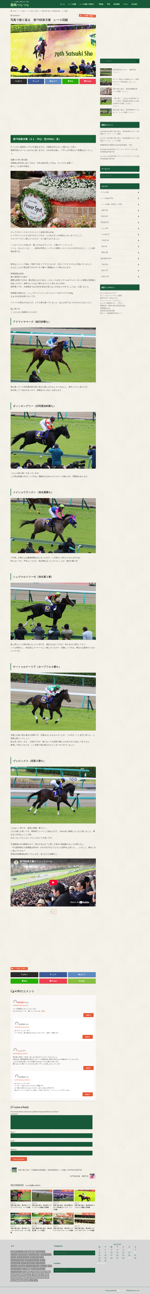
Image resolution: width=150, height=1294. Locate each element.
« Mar (98, 1263)
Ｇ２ (31, 1280)
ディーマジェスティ (28, 1263)
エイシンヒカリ (34, 1254)
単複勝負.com (105, 308)
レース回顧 (72, 4)
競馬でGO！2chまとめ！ (109, 298)
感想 (104, 210)
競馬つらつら (20, 5)
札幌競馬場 (23, 1277)
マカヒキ (21, 1266)
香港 (26, 1280)
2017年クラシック (17, 1251)
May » (104, 1263)
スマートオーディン (32, 1260)
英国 (47, 1277)
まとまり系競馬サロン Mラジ (111, 303)
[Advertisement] (53, 110)
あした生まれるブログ (108, 293)
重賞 (104, 252)
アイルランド (40, 1251)
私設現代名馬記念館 (107, 311)
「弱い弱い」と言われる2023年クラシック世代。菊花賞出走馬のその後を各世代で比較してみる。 (126, 102)
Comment (15, 1114)
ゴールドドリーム (23, 1257)
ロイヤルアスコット (38, 1269)
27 (129, 1258)
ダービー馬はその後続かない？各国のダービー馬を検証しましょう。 (126, 81)
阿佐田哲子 (21, 1002)
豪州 (12, 1280)
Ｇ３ (35, 1280)
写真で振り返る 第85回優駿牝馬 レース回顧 (126, 90)
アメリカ (14, 1254)
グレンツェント (46, 1254)
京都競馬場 (40, 1272)
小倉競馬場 (44, 1274)
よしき (19, 1050)
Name (13, 1132)
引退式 (105, 240)
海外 (104, 246)
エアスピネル (23, 1254)
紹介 (104, 270)
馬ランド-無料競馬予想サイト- (111, 313)
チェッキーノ (15, 1263)
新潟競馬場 (14, 1277)
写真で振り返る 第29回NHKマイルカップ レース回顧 (126, 111)
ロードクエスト (16, 1272)
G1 (26, 1251)
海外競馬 (117, 4)
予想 (108, 4)
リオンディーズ (16, 1269)
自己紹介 (134, 4)
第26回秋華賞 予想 (124, 145)
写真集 (101, 4)
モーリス (44, 1266)
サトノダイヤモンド (36, 1257)
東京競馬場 (32, 1277)
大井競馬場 (35, 1274)
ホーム (62, 4)
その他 (105, 234)
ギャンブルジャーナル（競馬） (111, 295)
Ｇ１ (104, 228)
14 (135, 1252)
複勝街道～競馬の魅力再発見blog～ (113, 306)
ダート (42, 1260)
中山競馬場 (26, 1272)
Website (14, 1149)
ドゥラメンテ (40, 1263)
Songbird (31, 1251)
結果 (105, 276)
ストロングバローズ (17, 1260)
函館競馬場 (22, 1274)
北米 (29, 1274)
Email (13, 1141)
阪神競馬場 (19, 1280)
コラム (125, 4)
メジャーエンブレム (32, 1266)
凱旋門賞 (14, 1274)
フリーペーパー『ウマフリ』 (110, 300)
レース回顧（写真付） (87, 4)
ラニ (49, 1266)
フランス (14, 1266)
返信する (88, 1015)
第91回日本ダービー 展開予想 (124, 71)
